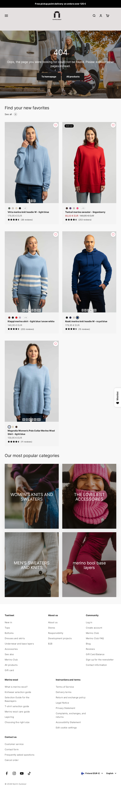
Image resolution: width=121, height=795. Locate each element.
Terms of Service (65, 686)
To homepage (48, 76)
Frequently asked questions (19, 754)
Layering (9, 717)
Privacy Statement (65, 708)
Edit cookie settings (66, 727)
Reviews (90, 649)
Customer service (14, 744)
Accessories (11, 649)
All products (73, 76)
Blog (88, 643)
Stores (51, 627)
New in (8, 622)
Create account (94, 627)
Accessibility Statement (68, 722)
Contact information (96, 665)
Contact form (12, 749)
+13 (83, 208)
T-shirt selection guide (17, 706)
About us (53, 622)
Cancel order (12, 760)
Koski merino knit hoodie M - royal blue (86, 321)
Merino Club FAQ (95, 638)
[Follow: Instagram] (14, 773)
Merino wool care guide (17, 711)
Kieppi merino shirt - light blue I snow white (31, 321)
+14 (25, 317)
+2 (25, 208)
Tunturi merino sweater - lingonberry (85, 212)
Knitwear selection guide (18, 692)
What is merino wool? (16, 686)
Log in (89, 622)
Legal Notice (62, 702)
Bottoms (9, 633)
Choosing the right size (17, 722)
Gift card (9, 670)
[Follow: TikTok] (29, 773)
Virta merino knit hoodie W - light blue (28, 212)
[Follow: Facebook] (7, 773)
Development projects (60, 638)
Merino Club (11, 659)
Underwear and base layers (19, 643)
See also (9, 654)
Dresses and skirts (15, 638)
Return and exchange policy (70, 697)
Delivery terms (63, 692)
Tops (7, 627)
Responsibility (55, 633)
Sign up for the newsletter (100, 659)
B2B (50, 643)
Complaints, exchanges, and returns (71, 715)
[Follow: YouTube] (22, 773)
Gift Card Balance (95, 654)
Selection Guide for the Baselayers (17, 699)
